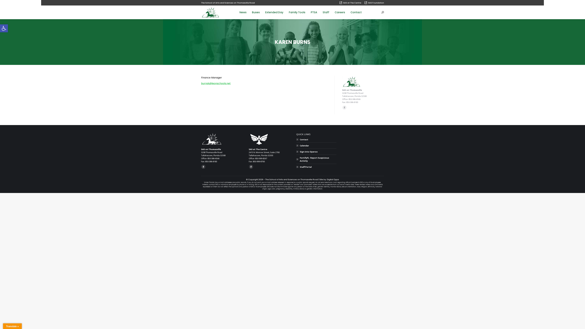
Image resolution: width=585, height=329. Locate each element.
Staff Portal (306, 167)
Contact (304, 139)
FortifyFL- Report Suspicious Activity (314, 159)
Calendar (304, 145)
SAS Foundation (376, 2)
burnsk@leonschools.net (216, 83)
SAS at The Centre (352, 2)
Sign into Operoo (309, 151)
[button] (4, 28)
